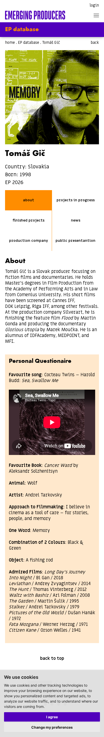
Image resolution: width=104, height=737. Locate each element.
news (75, 220)
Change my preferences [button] (52, 727)
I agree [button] (52, 717)
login (94, 5)
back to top (52, 658)
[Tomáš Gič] (52, 97)
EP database (28, 42)
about (28, 200)
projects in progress (76, 200)
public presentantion (75, 240)
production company (28, 240)
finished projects (28, 220)
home (10, 42)
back (95, 42)
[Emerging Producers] (35, 15)
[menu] (96, 15)
